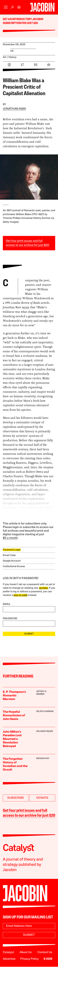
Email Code (9, 555)
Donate (42, 797)
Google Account (12, 561)
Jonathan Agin (14, 108)
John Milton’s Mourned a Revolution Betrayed (12, 739)
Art (4, 57)
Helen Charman (45, 711)
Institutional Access (14, 566)
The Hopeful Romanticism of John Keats (14, 715)
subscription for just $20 (20, 23)
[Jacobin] (42, 7)
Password (10, 618)
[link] (19, 7)
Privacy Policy (29, 958)
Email (7, 604)
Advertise (9, 958)
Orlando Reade (44, 731)
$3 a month (10, 538)
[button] (6, 7)
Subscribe (15, 797)
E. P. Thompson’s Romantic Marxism (14, 696)
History (12, 57)
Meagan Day (42, 758)
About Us (26, 952)
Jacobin (37, 19)
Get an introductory (17, 19)
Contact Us (44, 952)
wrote (25, 307)
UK (12, 51)
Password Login (12, 550)
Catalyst (8, 952)
